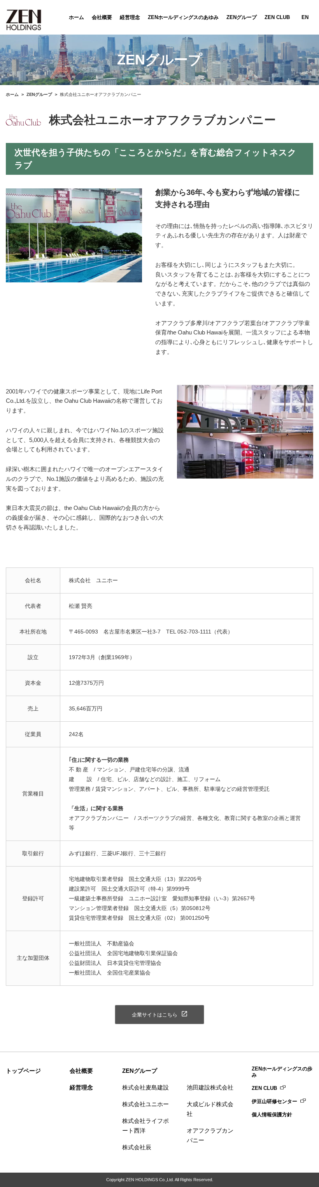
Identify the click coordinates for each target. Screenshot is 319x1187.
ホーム (76, 17)
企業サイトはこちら (154, 1015)
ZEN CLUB (277, 17)
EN (304, 17)
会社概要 (102, 17)
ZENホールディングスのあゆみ (183, 17)
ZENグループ (241, 17)
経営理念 (130, 17)
